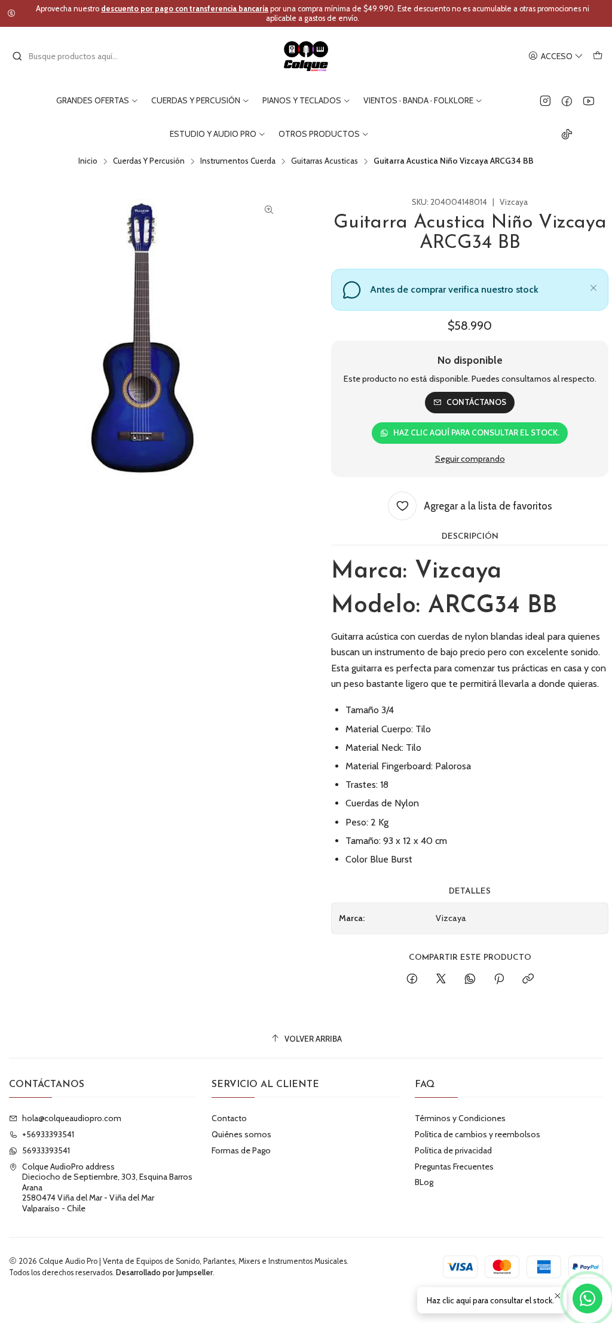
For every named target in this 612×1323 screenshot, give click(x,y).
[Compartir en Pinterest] (499, 979)
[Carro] (597, 56)
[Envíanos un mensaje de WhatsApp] (587, 1298)
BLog (424, 1182)
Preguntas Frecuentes (454, 1166)
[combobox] (73, 56)
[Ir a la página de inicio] (306, 56)
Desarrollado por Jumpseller (164, 1272)
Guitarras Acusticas (324, 161)
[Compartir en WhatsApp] (470, 979)
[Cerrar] (593, 286)
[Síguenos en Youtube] (588, 100)
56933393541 (46, 1150)
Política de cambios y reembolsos (477, 1134)
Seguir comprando (470, 459)
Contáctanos (476, 402)
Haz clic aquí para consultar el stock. (476, 432)
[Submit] (17, 56)
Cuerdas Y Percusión (149, 161)
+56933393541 (48, 1134)
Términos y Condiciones (460, 1118)
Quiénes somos (241, 1134)
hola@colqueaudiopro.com (71, 1118)
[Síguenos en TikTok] (567, 134)
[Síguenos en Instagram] (545, 100)
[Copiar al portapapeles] (528, 979)
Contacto (229, 1118)
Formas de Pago (241, 1150)
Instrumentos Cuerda (238, 161)
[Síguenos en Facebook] (567, 100)
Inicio (87, 161)
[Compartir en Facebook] (412, 979)
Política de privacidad (453, 1150)
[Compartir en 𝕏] (441, 979)
